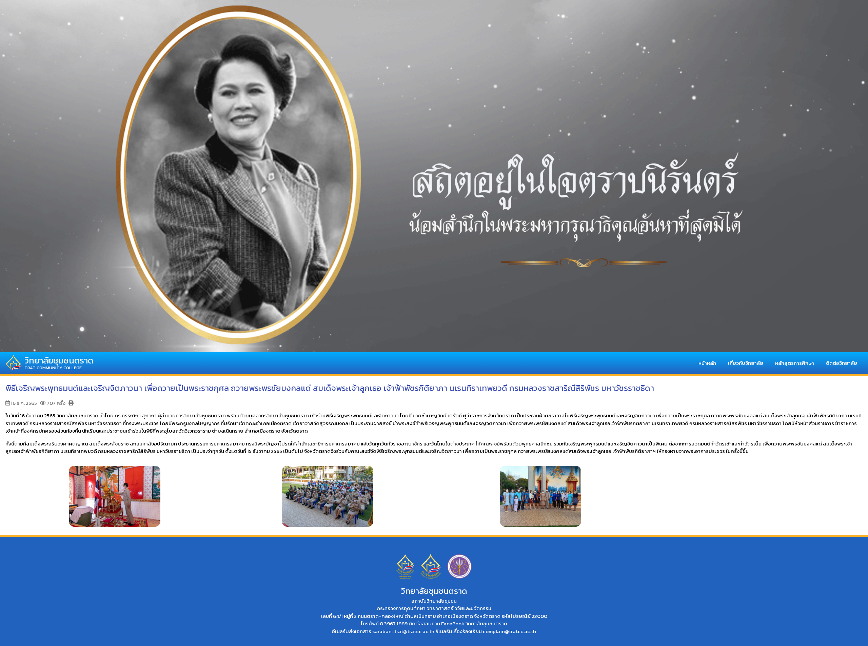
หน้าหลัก (707, 363)
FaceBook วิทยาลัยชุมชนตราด (474, 623)
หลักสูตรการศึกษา (794, 363)
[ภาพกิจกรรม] (114, 493)
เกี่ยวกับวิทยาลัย (745, 363)
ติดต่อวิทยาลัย (841, 363)
